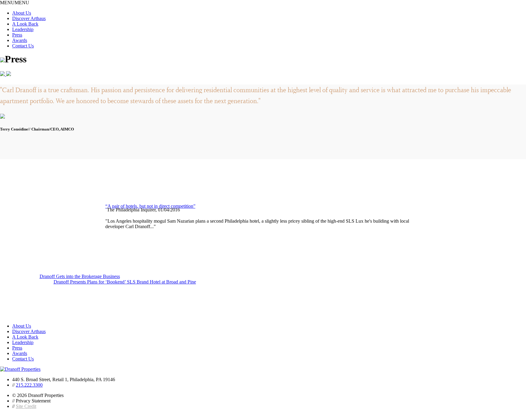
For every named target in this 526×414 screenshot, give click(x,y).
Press (17, 34)
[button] (14, 2)
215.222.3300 (29, 385)
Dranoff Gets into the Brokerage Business (80, 276)
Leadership (22, 29)
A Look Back (25, 23)
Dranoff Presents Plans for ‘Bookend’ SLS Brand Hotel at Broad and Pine (125, 281)
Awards (19, 40)
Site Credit (26, 406)
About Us (21, 13)
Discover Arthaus (29, 18)
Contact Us (23, 45)
